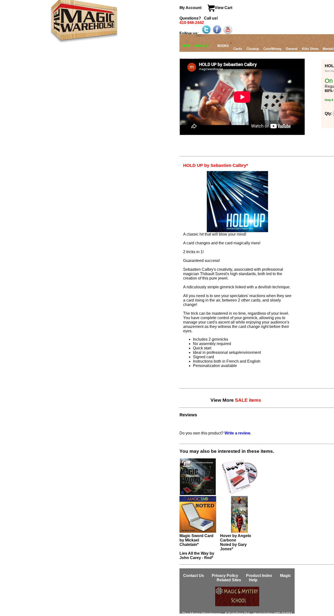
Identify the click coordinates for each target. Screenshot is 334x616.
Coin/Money (272, 49)
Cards (237, 49)
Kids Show (310, 49)
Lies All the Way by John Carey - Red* (196, 555)
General (292, 49)
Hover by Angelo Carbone (235, 538)
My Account (190, 8)
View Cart (223, 8)
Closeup (252, 49)
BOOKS (223, 46)
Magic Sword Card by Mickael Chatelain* (196, 540)
